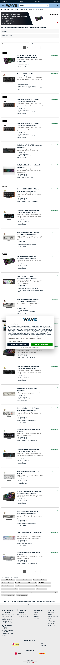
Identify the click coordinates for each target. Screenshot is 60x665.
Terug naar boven (30, 604)
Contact (21, 1)
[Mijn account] (52, 5)
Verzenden (36, 616)
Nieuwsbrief (37, 622)
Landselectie (30, 660)
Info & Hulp (4, 1)
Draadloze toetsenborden (7, 582)
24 (35, 47)
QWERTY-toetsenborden (44, 582)
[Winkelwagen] (57, 5)
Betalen (35, 614)
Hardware (6, 9)
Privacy (50, 618)
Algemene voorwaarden (51, 620)
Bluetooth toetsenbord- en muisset (10, 589)
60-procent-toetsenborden (8, 592)
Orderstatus (36, 618)
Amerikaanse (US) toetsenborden (23, 579)
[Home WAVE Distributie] (11, 5)
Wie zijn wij (56, 1)
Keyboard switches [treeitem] (7, 35)
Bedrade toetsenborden (20, 582)
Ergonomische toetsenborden (39, 579)
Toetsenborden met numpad (8, 595)
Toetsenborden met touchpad (50, 592)
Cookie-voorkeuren (53, 625)
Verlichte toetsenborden (21, 595)
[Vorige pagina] (21, 47)
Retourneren (38, 1)
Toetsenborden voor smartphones (27, 589)
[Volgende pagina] (39, 47)
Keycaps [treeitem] (4, 31)
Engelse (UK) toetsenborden (8, 579)
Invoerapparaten (14, 9)
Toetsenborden (23, 9)
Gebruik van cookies (53, 616)
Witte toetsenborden (41, 589)
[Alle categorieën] (2, 5)
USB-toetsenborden (32, 582)
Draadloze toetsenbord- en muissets (23, 585)
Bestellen (36, 612)
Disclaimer (51, 623)
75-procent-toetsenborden (22, 592)
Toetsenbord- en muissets (8, 585)
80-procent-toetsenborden (36, 592)
